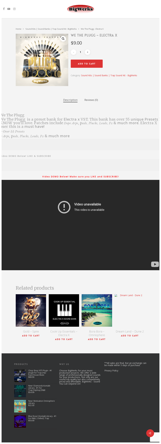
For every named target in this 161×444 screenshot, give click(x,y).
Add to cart (87, 63)
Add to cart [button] (31, 336)
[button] (63, 39)
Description (70, 100)
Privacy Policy (111, 370)
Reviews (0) (91, 100)
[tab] (70, 100)
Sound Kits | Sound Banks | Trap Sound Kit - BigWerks (51, 28)
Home (18, 28)
